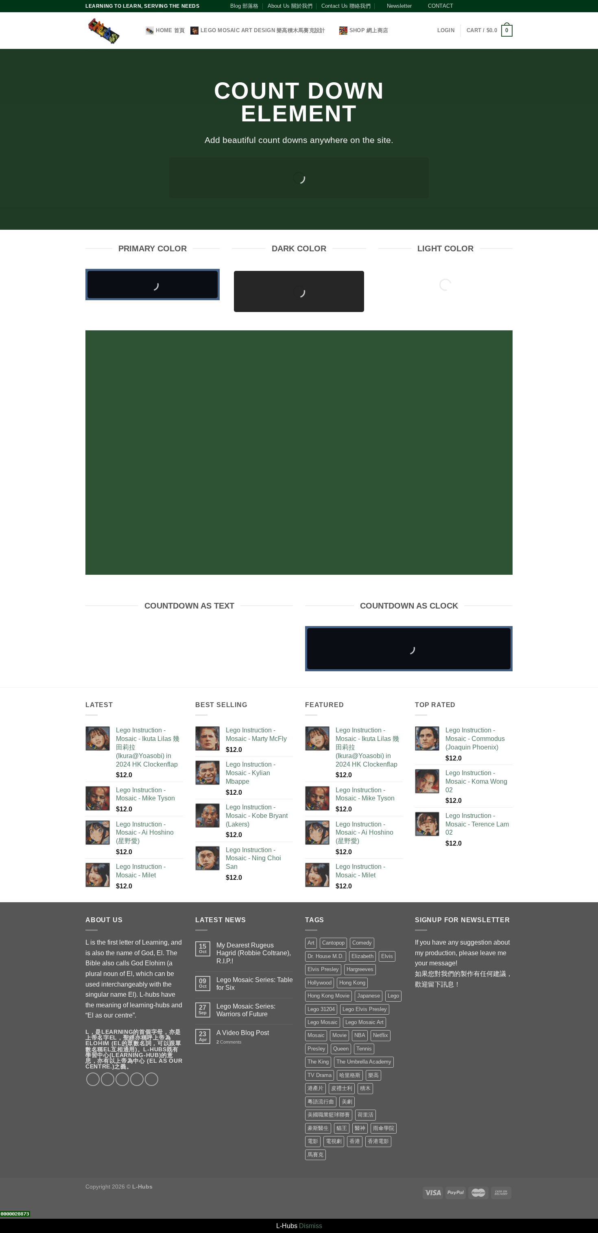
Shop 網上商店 (368, 30)
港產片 (315, 1088)
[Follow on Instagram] (469, 6)
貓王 (341, 1128)
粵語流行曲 (321, 1102)
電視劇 (334, 1141)
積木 (365, 1088)
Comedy (362, 943)
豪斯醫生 (318, 1128)
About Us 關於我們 (290, 6)
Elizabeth (362, 956)
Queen (341, 1049)
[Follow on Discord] (508, 6)
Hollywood (320, 983)
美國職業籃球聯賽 (329, 1115)
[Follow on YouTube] (500, 6)
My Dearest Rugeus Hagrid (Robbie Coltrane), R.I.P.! (253, 953)
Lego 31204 (321, 1009)
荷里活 (365, 1115)
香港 (354, 1141)
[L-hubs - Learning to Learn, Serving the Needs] (103, 31)
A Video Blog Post (242, 1032)
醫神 (360, 1128)
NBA (359, 1035)
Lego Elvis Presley (365, 1009)
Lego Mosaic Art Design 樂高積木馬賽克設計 (263, 30)
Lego (393, 996)
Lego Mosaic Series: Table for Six (254, 983)
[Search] (137, 30)
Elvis (387, 956)
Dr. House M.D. (326, 956)
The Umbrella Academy (363, 1062)
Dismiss (310, 1225)
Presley (316, 1049)
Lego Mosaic (323, 1022)
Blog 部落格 (244, 6)
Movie (339, 1035)
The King (318, 1062)
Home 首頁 (170, 30)
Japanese (368, 996)
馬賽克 (315, 1155)
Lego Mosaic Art (364, 1022)
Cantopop (333, 943)
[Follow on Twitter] (477, 6)
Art (311, 943)
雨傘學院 (383, 1128)
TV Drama (320, 1075)
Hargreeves (360, 969)
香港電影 (378, 1141)
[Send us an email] (485, 6)
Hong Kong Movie (328, 996)
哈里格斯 (349, 1075)
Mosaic (316, 1035)
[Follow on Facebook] (461, 6)
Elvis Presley (323, 969)
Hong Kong (352, 983)
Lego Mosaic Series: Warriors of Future (245, 1010)
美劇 (347, 1102)
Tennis (364, 1049)
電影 (313, 1141)
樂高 (373, 1075)
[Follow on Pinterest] (493, 6)
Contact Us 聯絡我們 (346, 6)
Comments (229, 1042)
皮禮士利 (341, 1088)
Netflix (380, 1035)
